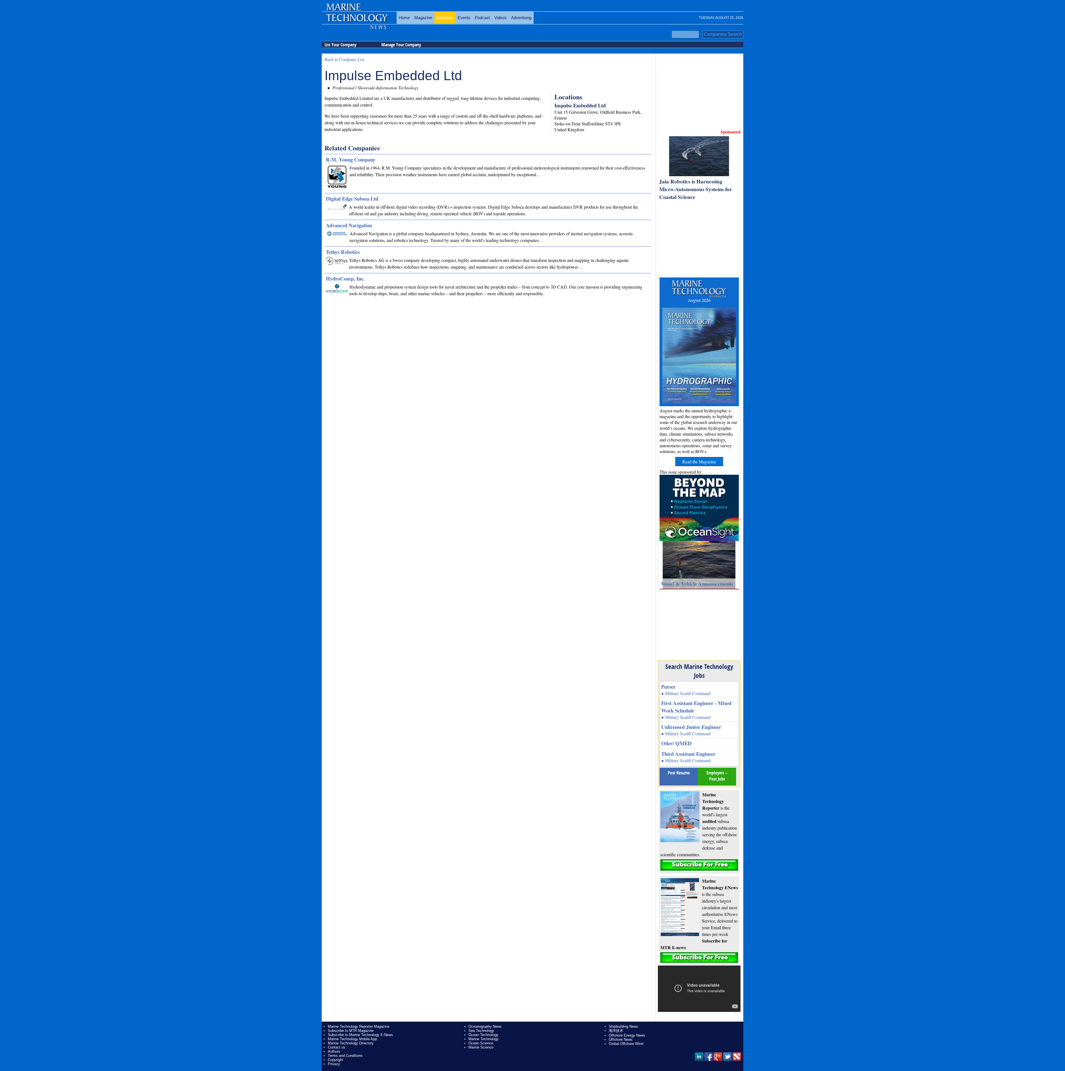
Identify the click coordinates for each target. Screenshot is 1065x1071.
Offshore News (621, 1039)
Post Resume (679, 773)
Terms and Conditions (345, 1056)
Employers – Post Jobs (716, 776)
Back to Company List (344, 59)
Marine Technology (483, 1039)
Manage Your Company (401, 45)
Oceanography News (485, 1026)
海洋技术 (616, 1031)
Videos (500, 17)
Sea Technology (481, 1031)
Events (464, 17)
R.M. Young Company (350, 159)
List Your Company (340, 45)
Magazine (423, 17)
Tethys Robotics (343, 252)
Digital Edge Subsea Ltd (352, 198)
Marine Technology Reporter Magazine (358, 1026)
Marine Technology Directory (351, 1043)
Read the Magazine (699, 461)
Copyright (335, 1060)
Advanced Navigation (349, 225)
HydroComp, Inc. (345, 278)
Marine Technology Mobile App (352, 1039)
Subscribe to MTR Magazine (351, 1031)
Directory (445, 17)
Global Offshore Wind (626, 1044)
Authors (334, 1051)
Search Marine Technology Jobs (699, 671)
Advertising (521, 17)
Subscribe (699, 865)
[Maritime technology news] (356, 21)
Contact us (336, 1047)
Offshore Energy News (627, 1035)
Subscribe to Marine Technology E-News (360, 1035)
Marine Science (480, 1047)
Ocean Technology (483, 1035)
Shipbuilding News (623, 1026)
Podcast (482, 17)
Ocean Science (480, 1043)
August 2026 (699, 300)
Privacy (334, 1064)
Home (404, 17)
